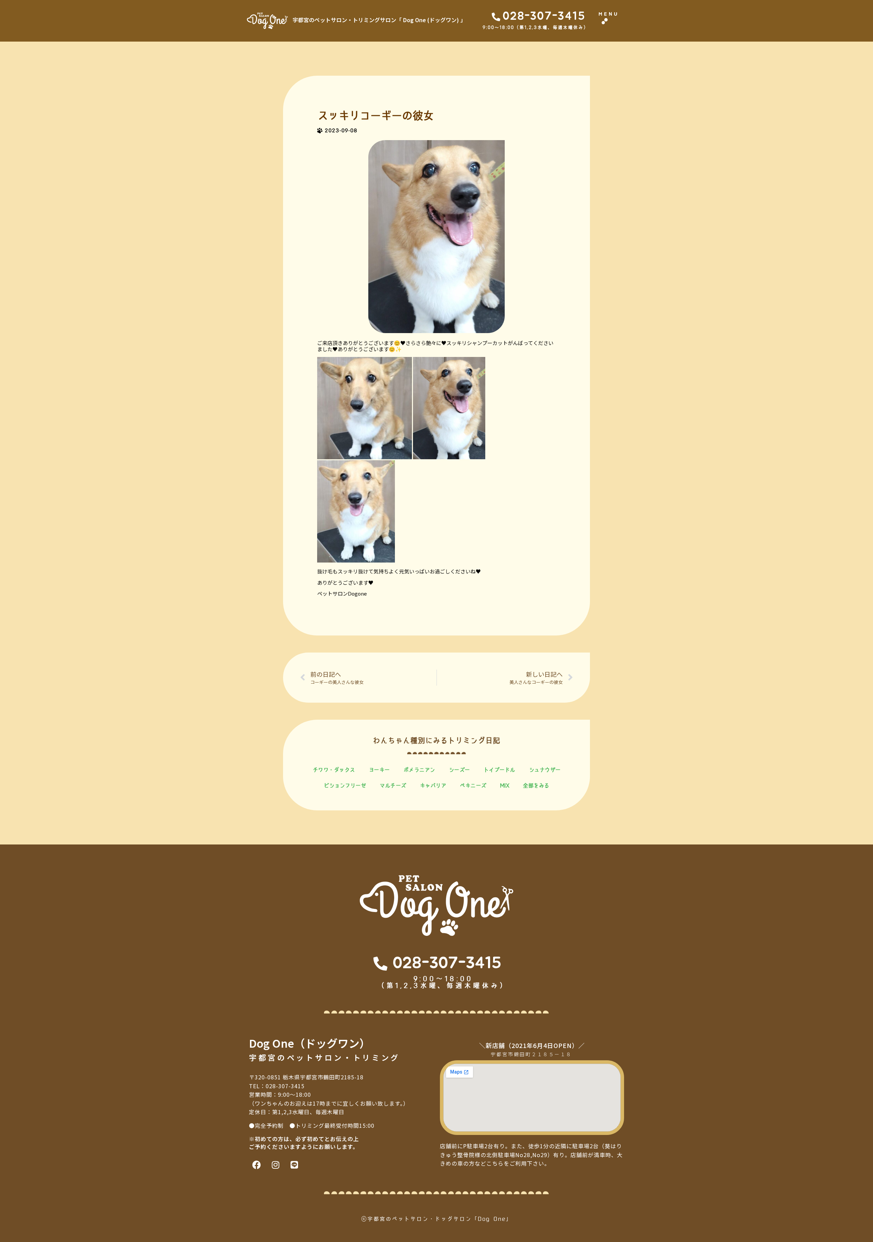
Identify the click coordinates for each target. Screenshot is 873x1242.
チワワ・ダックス (334, 770)
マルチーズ (393, 785)
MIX (504, 785)
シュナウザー (545, 770)
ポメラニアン (419, 770)
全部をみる (536, 785)
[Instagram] (275, 1164)
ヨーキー (379, 770)
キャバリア (433, 785)
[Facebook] (256, 1164)
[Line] (294, 1164)
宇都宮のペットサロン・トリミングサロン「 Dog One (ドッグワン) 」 (379, 20)
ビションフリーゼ (345, 785)
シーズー (459, 770)
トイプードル (499, 770)
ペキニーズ (473, 785)
